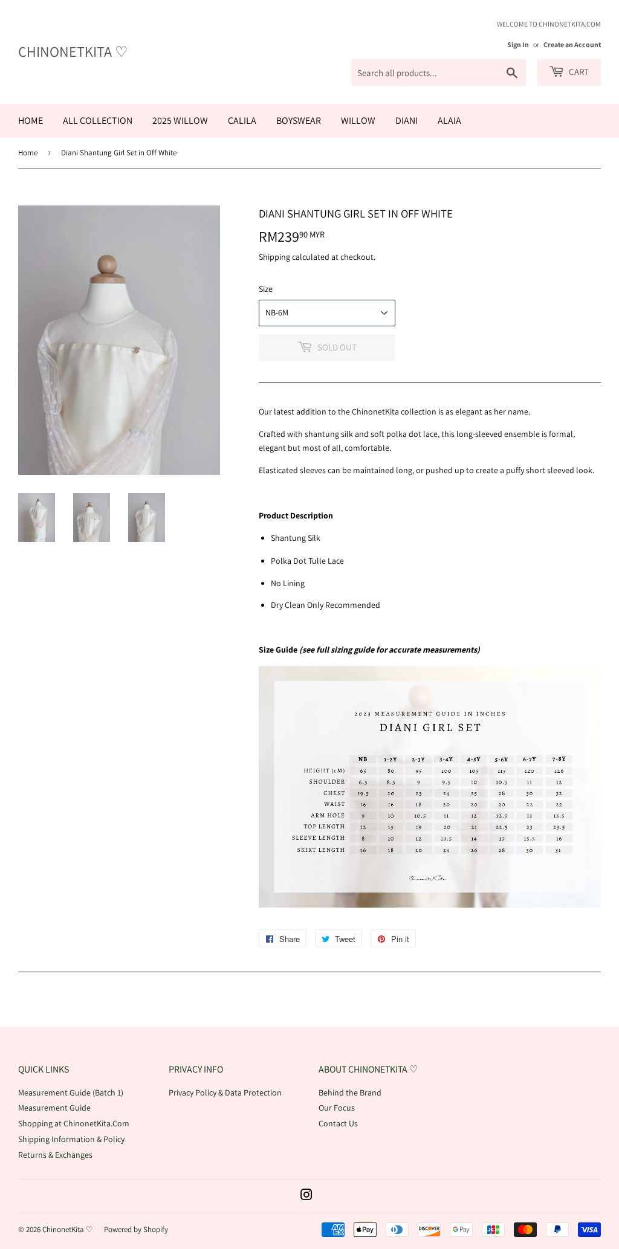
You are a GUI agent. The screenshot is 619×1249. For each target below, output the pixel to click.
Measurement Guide (54, 1107)
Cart (578, 71)
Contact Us (338, 1123)
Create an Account (572, 44)
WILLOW (358, 120)
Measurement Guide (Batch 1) (70, 1092)
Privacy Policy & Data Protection (225, 1092)
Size (266, 288)
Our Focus (337, 1107)
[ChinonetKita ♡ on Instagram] (306, 1196)
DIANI (406, 120)
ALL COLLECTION (97, 120)
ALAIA (449, 120)
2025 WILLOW (180, 120)
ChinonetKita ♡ (73, 51)
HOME (30, 120)
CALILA (242, 120)
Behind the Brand (350, 1092)
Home (27, 152)
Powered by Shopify (136, 1229)
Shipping (274, 256)
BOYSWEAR (298, 120)
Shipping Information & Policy (71, 1139)
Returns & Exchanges (55, 1154)
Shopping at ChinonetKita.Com (73, 1123)
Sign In (518, 44)
